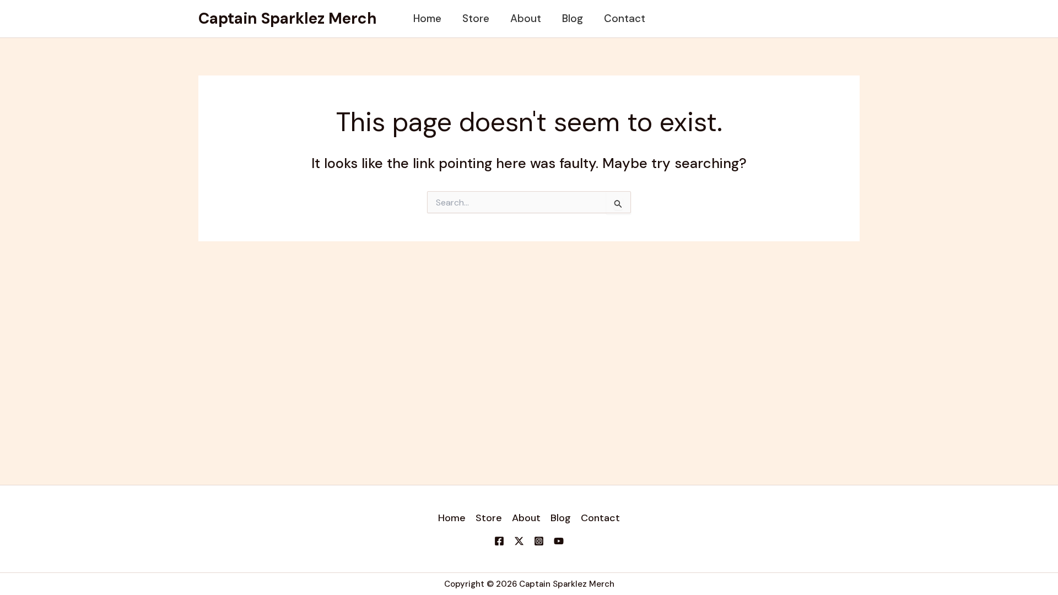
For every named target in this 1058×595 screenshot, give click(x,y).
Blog (572, 18)
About (525, 18)
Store (475, 18)
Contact (624, 18)
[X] (519, 541)
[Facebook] (499, 541)
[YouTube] (559, 541)
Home (427, 18)
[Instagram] (539, 541)
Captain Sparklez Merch (287, 18)
